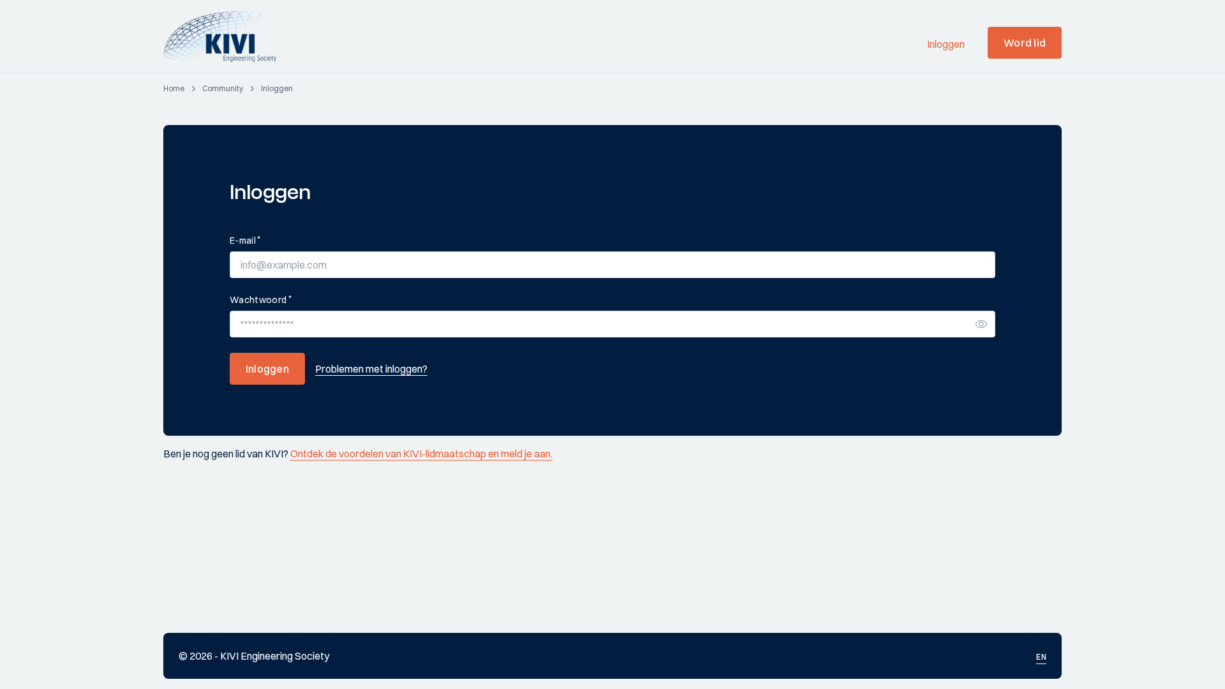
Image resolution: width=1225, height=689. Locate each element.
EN (1041, 657)
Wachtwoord (261, 299)
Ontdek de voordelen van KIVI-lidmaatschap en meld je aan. (421, 453)
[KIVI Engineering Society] (225, 36)
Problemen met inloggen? (371, 368)
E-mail (245, 240)
